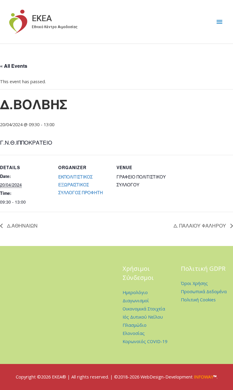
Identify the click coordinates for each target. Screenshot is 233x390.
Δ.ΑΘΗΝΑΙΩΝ (22, 225)
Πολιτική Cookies (198, 300)
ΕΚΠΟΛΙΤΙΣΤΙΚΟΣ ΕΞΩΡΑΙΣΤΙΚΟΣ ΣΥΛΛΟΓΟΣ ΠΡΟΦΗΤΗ (80, 184)
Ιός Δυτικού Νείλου (143, 317)
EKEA (42, 18)
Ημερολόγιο (135, 292)
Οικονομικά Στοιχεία (144, 309)
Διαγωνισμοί (136, 300)
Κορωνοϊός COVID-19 (145, 341)
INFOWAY (203, 377)
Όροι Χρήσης (194, 283)
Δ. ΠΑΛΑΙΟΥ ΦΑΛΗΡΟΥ (200, 225)
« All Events (13, 65)
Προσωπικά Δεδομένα (204, 291)
